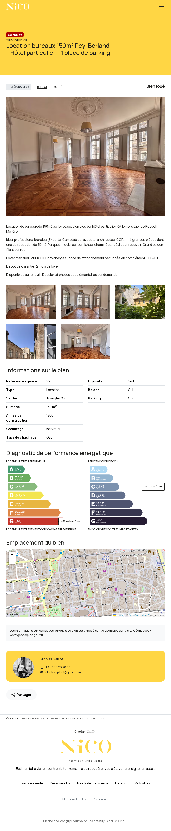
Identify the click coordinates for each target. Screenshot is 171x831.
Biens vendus (60, 783)
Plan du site (101, 799)
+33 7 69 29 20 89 (57, 667)
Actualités (143, 783)
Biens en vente (32, 783)
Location (121, 783)
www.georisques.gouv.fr (26, 635)
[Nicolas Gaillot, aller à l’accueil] (17, 6)
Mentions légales (74, 799)
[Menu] (161, 6)
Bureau (42, 87)
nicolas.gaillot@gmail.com (63, 672)
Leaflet (120, 615)
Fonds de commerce (92, 783)
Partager (23, 694)
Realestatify (96, 821)
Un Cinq (119, 821)
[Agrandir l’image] (31, 302)
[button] (12, 555)
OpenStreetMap (138, 615)
